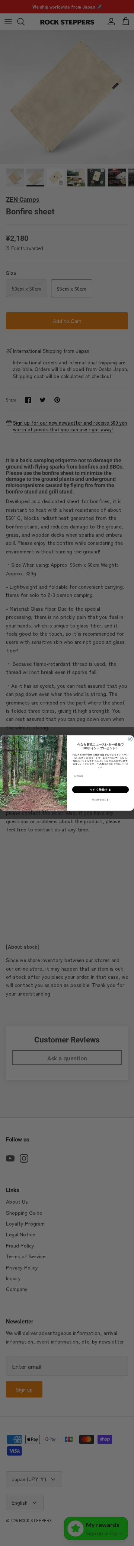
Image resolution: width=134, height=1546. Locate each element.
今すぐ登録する (100, 789)
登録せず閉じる (100, 800)
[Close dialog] (130, 739)
